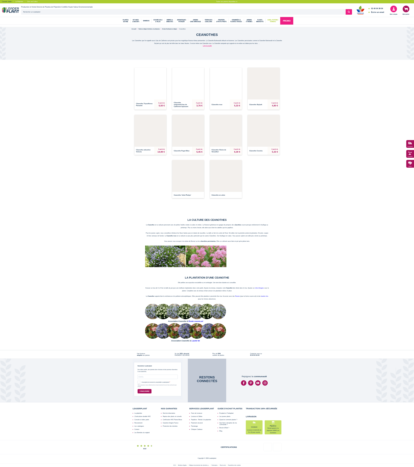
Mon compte (393, 14)
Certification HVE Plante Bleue (172, 421)
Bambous (146, 21)
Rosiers (237, 296)
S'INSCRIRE (145, 392)
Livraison (410, 146)
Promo (287, 21)
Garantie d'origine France (170, 424)
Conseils (410, 156)
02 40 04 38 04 (377, 8)
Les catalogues (139, 427)
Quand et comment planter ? (228, 421)
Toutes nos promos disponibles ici (226, 1)
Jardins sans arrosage (195, 20)
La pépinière (138, 414)
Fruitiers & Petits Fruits (221, 20)
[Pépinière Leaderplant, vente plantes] (11, 10)
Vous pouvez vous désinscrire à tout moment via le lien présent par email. (157, 387)
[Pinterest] (250, 384)
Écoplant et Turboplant (226, 414)
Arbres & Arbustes (169, 20)
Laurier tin (196, 341)
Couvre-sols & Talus (157, 20)
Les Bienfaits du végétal (142, 434)
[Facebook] (243, 384)
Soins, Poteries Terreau (272, 20)
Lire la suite (207, 46)
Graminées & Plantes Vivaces (236, 20)
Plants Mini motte (259, 20)
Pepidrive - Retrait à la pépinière (201, 421)
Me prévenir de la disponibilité (188, 189)
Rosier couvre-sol (195, 321)
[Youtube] (258, 384)
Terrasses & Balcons (208, 20)
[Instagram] (265, 384)
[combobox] (183, 12)
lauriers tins (264, 296)
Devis (410, 166)
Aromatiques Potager (181, 20)
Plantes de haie (126, 20)
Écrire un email (377, 12)
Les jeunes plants (224, 418)
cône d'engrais (259, 288)
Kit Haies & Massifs (135, 20)
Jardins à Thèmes (249, 20)
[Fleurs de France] (360, 10)
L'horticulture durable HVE (142, 418)
